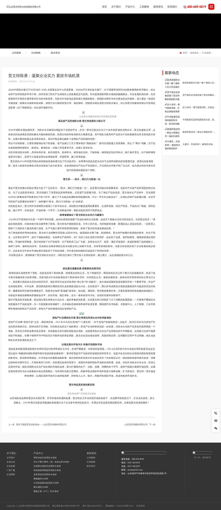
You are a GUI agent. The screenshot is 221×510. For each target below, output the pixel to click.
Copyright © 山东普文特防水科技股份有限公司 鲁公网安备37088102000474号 (43, 506)
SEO (131, 506)
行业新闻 (35, 53)
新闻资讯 (194, 53)
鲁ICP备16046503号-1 (93, 506)
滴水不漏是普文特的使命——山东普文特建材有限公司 (41, 424)
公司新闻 (16, 53)
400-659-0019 (196, 7)
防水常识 (55, 53)
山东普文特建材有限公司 (136, 424)
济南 (126, 506)
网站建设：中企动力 (115, 506)
